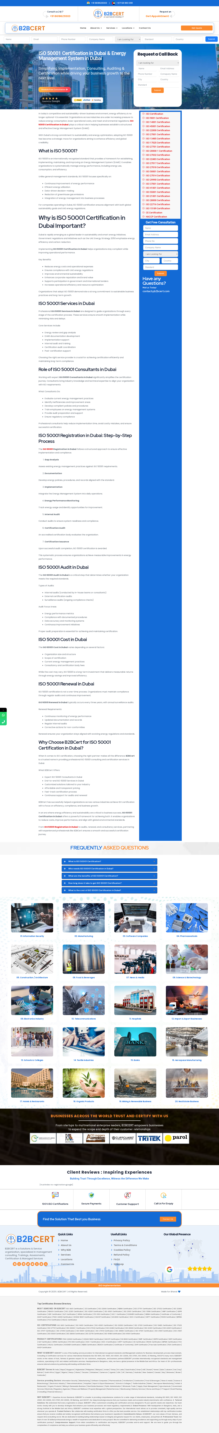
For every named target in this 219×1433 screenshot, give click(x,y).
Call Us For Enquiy (163, 1203)
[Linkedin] (23, 1264)
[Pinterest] (41, 1264)
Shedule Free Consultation (53, 89)
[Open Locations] (134, 28)
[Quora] (46, 1264)
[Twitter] (28, 1264)
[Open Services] (117, 28)
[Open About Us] (101, 28)
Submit (211, 39)
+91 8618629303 (60, 16)
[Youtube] (32, 1264)
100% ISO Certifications (55, 1203)
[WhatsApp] (3, 715)
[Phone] (3, 722)
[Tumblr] (37, 1264)
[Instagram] (19, 1264)
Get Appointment (157, 16)
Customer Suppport (127, 1204)
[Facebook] (15, 1264)
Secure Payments (91, 1203)
